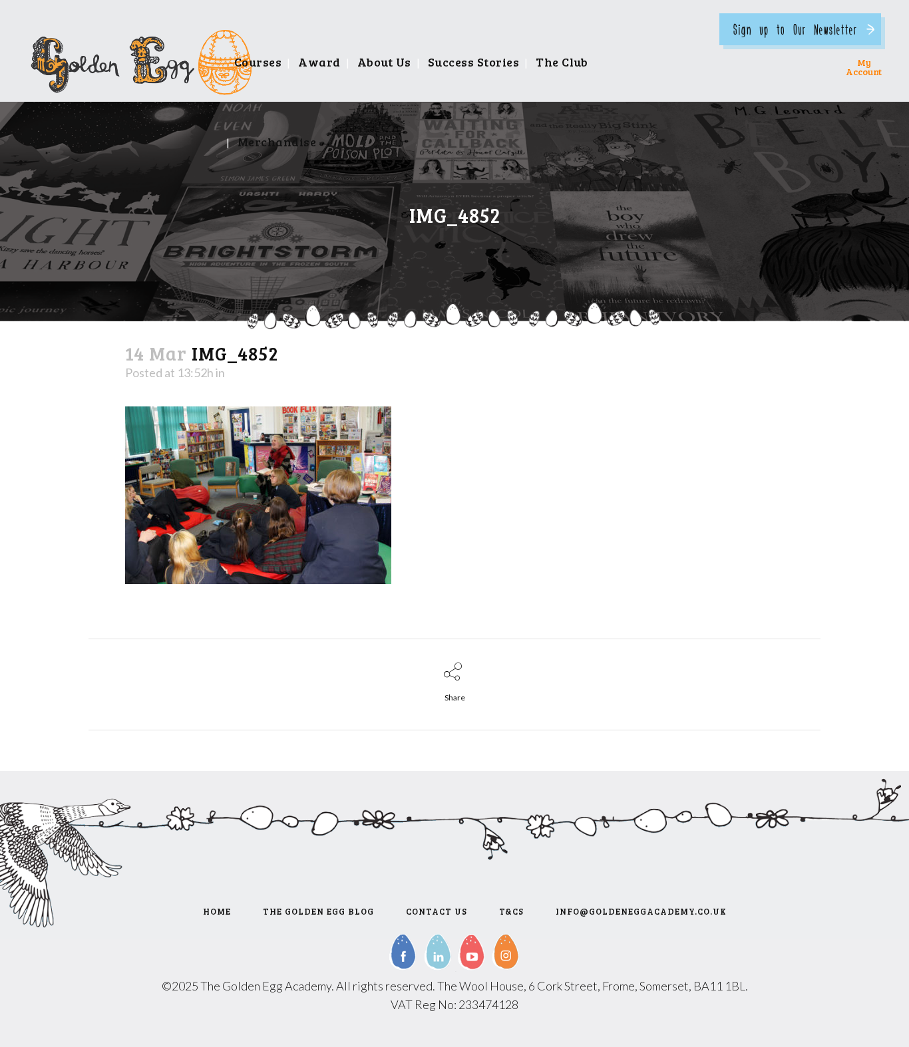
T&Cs (511, 911)
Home (217, 911)
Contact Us (436, 911)
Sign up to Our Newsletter (795, 29)
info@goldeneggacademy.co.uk (641, 911)
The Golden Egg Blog (318, 911)
